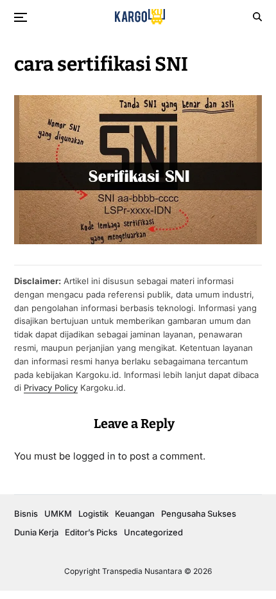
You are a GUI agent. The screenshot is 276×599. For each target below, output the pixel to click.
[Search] (257, 16)
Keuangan (135, 513)
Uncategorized (153, 532)
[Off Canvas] (20, 17)
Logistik (93, 513)
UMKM (58, 513)
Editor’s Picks (91, 532)
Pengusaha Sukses (198, 513)
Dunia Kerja (36, 532)
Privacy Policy (51, 387)
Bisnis (26, 513)
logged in (94, 456)
